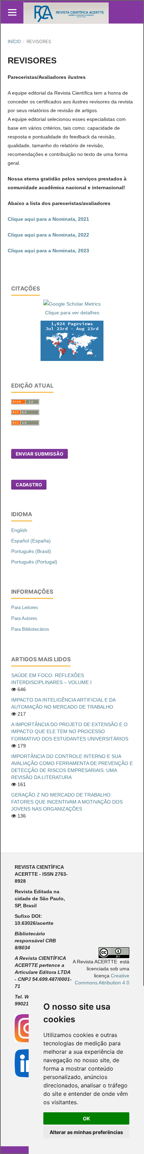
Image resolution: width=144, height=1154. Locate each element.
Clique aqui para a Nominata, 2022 (48, 235)
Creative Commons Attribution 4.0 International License (102, 982)
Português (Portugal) (34, 562)
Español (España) (31, 541)
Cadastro (29, 484)
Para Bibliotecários (30, 629)
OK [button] (86, 1118)
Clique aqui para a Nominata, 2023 (48, 250)
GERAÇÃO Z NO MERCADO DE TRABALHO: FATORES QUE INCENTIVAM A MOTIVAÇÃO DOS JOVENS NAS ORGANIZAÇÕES (67, 802)
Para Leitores (24, 607)
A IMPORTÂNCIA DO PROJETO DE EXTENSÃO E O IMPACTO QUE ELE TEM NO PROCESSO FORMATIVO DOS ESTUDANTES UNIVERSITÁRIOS (69, 731)
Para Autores (24, 618)
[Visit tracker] (72, 340)
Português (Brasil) (31, 551)
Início (14, 41)
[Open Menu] (12, 12)
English (19, 530)
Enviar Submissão (39, 454)
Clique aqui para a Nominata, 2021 (48, 219)
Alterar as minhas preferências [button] (86, 1132)
